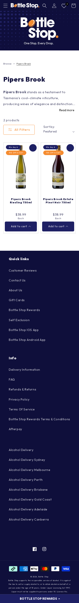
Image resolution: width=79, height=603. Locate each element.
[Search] (44, 6)
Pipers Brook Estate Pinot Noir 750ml (58, 200)
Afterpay (15, 429)
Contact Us (17, 280)
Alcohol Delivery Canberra (29, 519)
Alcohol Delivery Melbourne (29, 470)
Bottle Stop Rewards (24, 310)
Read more (66, 110)
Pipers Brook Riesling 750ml (21, 200)
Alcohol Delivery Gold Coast (30, 499)
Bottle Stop (43, 577)
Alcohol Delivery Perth (26, 480)
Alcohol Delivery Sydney (27, 460)
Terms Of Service (22, 409)
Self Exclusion (19, 320)
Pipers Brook (23, 63)
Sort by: (49, 127)
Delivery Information (24, 370)
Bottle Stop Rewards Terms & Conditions (39, 419)
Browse (7, 63)
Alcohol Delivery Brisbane (28, 490)
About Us (15, 290)
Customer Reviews (23, 270)
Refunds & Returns (22, 389)
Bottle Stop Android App (27, 340)
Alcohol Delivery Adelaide (28, 509)
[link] (39, 30)
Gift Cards (17, 300)
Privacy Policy (19, 399)
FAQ (12, 379)
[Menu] (5, 6)
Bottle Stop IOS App (24, 330)
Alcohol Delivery (21, 450)
